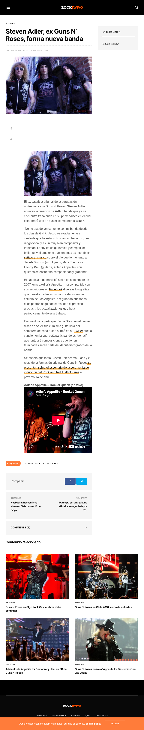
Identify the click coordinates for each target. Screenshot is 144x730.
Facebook (55, 289)
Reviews (10, 603)
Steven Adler (50, 464)
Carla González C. (15, 50)
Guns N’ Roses (33, 464)
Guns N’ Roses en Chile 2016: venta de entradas (103, 607)
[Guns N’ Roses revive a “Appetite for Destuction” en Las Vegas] (106, 639)
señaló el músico (35, 257)
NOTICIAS (41, 715)
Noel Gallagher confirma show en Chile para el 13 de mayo (25, 506)
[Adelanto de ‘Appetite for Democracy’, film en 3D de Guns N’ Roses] (37, 639)
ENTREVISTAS (59, 715)
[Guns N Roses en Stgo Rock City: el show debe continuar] (37, 576)
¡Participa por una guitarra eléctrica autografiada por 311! (73, 506)
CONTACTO (102, 715)
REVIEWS (75, 715)
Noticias (10, 23)
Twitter (78, 331)
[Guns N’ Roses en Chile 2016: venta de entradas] (106, 576)
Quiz (88, 715)
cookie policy (93, 723)
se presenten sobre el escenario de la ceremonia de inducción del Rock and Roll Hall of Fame (57, 367)
